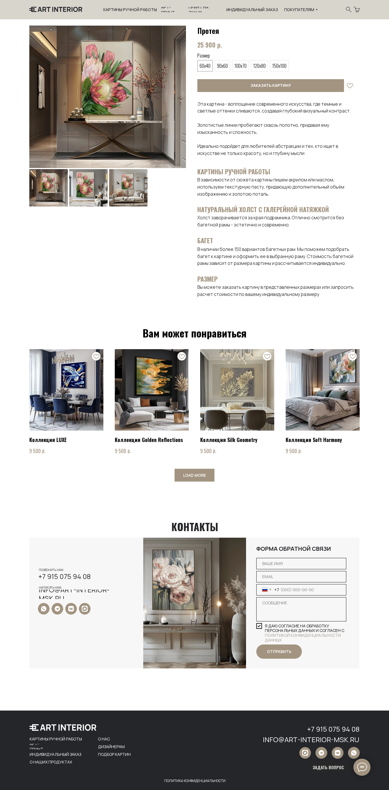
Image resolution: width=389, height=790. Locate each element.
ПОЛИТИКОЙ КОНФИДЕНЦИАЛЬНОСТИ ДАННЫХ (303, 638)
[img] (44, 609)
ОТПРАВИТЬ (279, 651)
